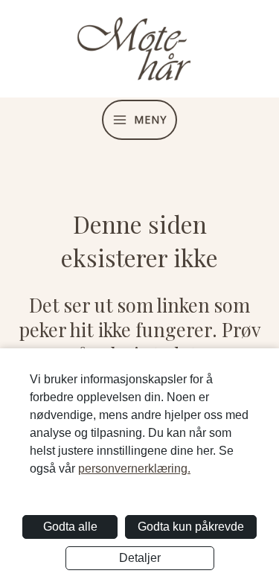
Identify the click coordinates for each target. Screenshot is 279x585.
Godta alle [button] (70, 526)
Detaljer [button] (140, 558)
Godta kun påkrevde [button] (191, 526)
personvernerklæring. (134, 468)
